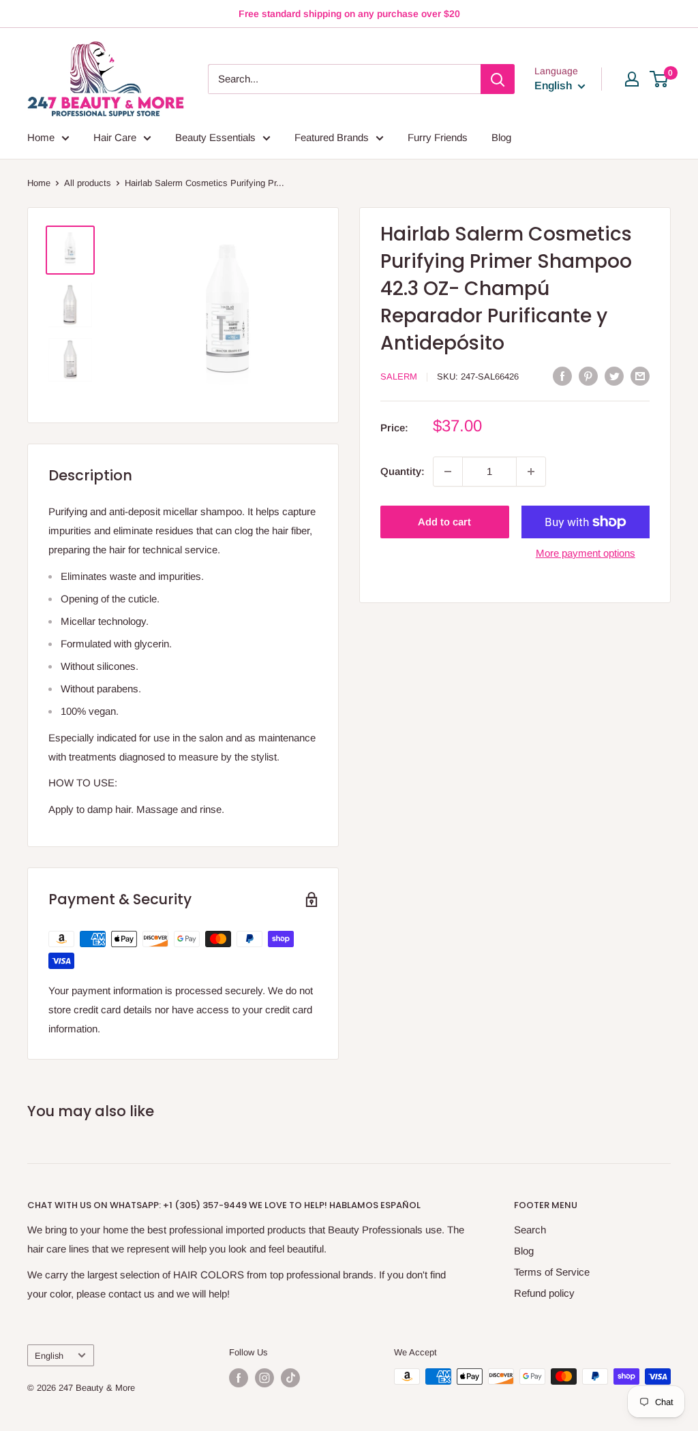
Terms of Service (552, 1272)
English (49, 1356)
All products (87, 183)
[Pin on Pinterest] (588, 376)
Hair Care (114, 137)
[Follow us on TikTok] (290, 1377)
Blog (501, 137)
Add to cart (444, 521)
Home (41, 137)
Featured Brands (331, 137)
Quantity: (402, 471)
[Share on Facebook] (562, 376)
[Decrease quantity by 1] (448, 471)
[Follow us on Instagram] (264, 1377)
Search (530, 1229)
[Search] (498, 79)
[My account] (632, 79)
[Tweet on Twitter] (614, 376)
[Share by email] (640, 376)
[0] (659, 79)
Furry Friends (438, 137)
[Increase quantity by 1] (531, 471)
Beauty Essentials (215, 137)
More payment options (585, 553)
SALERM (398, 376)
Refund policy (544, 1293)
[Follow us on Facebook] (238, 1377)
